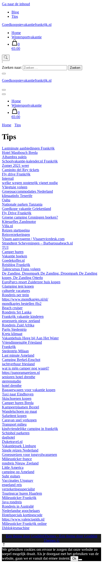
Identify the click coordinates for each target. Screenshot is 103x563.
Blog (15, 12)
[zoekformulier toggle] (6, 58)
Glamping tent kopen (18, 286)
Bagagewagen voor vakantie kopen (28, 390)
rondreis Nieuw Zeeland (20, 463)
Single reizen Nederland (20, 450)
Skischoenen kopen (16, 398)
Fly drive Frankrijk (16, 174)
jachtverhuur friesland (18, 364)
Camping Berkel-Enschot (21, 360)
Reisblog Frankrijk (16, 265)
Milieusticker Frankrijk (19, 498)
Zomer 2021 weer (15, 165)
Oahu (6, 200)
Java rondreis (12, 502)
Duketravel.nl (12, 442)
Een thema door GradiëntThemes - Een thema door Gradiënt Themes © (51, 538)
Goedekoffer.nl (13, 260)
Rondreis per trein (15, 295)
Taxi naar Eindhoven (18, 394)
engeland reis (12, 485)
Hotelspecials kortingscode (22, 515)
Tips (14, 16)
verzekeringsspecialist (18, 489)
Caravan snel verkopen (19, 420)
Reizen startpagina (16, 230)
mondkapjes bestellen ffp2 (21, 304)
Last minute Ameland (18, 355)
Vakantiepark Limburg (19, 446)
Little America (12, 467)
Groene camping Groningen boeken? (30, 217)
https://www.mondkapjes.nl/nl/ (25, 299)
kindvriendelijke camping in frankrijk (30, 429)
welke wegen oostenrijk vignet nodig (30, 183)
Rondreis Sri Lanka (16, 312)
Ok (74, 558)
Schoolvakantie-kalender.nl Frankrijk (30, 161)
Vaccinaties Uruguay (17, 480)
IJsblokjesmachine (15, 528)
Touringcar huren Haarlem (22, 493)
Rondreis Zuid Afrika (18, 325)
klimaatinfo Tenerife (17, 196)
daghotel (8, 437)
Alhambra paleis (14, 157)
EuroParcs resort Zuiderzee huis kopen (31, 282)
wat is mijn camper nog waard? (25, 368)
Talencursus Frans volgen (21, 269)
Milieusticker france (17, 459)
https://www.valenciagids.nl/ (23, 519)
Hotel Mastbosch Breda (20, 153)
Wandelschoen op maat (19, 411)
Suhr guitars (11, 476)
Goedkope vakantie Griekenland (26, 209)
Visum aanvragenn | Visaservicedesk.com (33, 239)
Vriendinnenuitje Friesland (22, 342)
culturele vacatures (16, 291)
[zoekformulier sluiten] (4, 73)
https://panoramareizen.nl (21, 373)
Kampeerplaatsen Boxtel (20, 407)
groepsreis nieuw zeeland (21, 321)
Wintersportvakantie (26, 37)
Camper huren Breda (18, 403)
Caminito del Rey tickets (20, 170)
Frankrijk (9, 347)
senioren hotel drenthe (18, 377)
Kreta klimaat (12, 334)
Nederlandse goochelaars (21, 511)
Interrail (8, 178)
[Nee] (80, 559)
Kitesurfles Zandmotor (19, 222)
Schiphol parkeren (15, 433)
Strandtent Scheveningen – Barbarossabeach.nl (37, 243)
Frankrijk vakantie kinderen (23, 316)
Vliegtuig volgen (14, 187)
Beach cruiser (12, 308)
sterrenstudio (11, 381)
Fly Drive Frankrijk (16, 213)
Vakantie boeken (14, 256)
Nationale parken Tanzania (22, 204)
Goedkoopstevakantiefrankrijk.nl (27, 25)
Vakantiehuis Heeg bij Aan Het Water (30, 338)
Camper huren (12, 252)
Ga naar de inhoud (16, 4)
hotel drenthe (12, 385)
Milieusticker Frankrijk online (24, 524)
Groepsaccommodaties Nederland (27, 191)
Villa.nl (7, 226)
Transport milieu (14, 424)
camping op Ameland (18, 472)
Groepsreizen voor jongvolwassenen (29, 455)
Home (16, 33)
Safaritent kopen (14, 416)
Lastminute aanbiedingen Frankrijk (28, 148)
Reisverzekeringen (16, 234)
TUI (5, 247)
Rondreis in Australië (18, 506)
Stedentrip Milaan (15, 351)
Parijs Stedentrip (14, 329)
